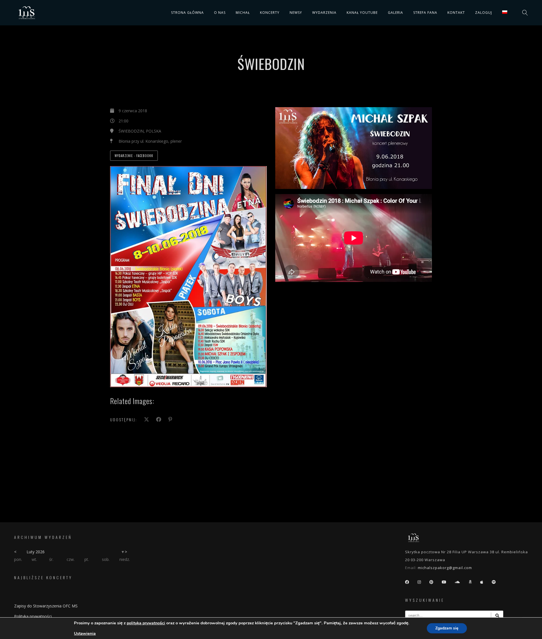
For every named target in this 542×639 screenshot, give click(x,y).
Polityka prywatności (33, 616)
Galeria (395, 12)
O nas (220, 12)
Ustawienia (85, 633)
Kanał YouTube (362, 12)
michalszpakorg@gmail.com (445, 567)
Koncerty (269, 12)
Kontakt (456, 12)
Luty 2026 (36, 551)
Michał (243, 12)
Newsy (296, 12)
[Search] (497, 615)
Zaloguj (483, 12)
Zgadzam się (446, 628)
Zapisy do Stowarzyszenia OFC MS (46, 606)
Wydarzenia (324, 12)
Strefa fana (425, 12)
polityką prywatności (146, 623)
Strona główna (187, 12)
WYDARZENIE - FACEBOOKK (134, 155)
